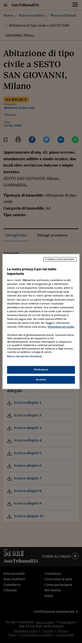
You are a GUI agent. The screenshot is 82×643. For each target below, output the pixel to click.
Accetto (41, 379)
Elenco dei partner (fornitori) (24, 356)
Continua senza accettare (59, 259)
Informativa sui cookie (61, 326)
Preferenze (41, 369)
